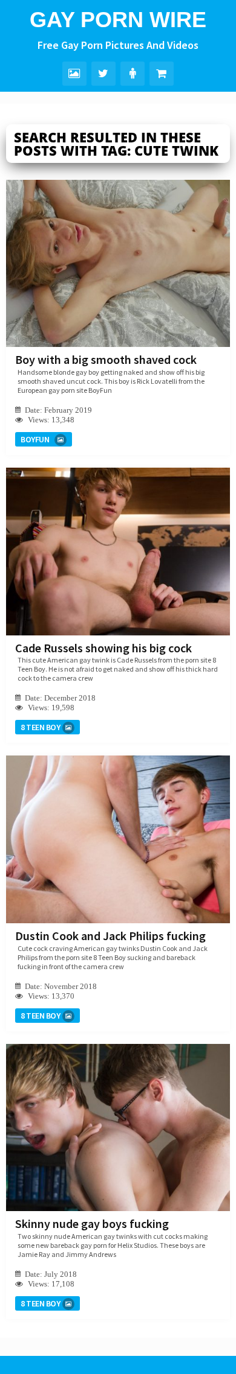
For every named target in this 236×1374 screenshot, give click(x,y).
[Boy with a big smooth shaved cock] (118, 263)
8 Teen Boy (40, 727)
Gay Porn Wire (118, 19)
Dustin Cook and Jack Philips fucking (110, 935)
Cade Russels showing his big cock (103, 647)
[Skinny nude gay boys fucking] (118, 1127)
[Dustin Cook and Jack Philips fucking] (118, 839)
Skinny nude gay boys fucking (92, 1223)
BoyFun (35, 439)
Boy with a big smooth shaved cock (106, 359)
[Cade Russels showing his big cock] (118, 551)
